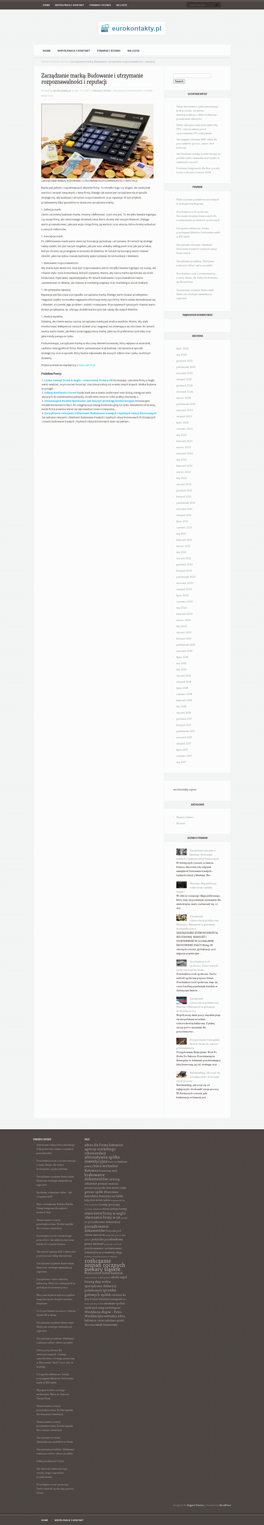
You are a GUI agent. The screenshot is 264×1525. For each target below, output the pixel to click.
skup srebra (103, 1282)
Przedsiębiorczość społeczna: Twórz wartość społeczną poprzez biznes (197, 966)
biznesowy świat (108, 1171)
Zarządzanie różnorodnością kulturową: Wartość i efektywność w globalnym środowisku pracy (56, 1283)
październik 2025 (186, 367)
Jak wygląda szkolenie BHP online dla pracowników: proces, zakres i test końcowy (196, 143)
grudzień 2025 (184, 361)
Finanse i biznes (100, 5)
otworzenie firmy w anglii (105, 1213)
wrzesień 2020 (184, 583)
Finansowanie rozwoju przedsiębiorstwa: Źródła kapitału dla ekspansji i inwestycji (55, 1410)
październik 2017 (185, 731)
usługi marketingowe (109, 1308)
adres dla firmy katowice (104, 1145)
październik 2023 (186, 404)
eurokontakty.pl (62, 90)
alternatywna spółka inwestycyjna (102, 1159)
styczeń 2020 (184, 632)
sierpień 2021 (183, 515)
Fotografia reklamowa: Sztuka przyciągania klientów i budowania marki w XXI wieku (198, 232)
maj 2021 (181, 533)
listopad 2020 (184, 570)
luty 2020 (181, 626)
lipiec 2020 (182, 595)
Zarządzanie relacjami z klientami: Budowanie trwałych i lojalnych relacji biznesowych (100, 413)
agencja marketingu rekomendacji (100, 1151)
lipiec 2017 (182, 749)
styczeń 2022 (183, 484)
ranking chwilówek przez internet (101, 1256)
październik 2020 (186, 577)
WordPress (225, 1505)
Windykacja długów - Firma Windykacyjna (103, 1314)
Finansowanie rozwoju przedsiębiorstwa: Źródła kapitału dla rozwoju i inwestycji (55, 1224)
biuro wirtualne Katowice (101, 1168)
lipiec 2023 (182, 422)
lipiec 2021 (182, 521)
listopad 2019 (183, 638)
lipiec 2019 (182, 657)
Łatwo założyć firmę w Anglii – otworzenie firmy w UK (78, 380)
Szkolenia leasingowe (110, 1299)
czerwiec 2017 (184, 756)
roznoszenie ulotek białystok (104, 1273)
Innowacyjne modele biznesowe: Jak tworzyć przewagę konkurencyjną (89, 401)
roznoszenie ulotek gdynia (98, 1277)
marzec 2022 (183, 472)
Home (46, 5)
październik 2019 (185, 644)
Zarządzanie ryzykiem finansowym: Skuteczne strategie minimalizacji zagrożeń (195, 294)
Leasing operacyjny (109, 1204)
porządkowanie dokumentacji (104, 1222)
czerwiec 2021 (184, 527)
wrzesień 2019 (184, 651)
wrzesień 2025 (184, 373)
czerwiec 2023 (184, 428)
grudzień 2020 (184, 564)
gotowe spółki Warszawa (102, 1192)
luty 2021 (181, 552)
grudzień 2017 (184, 719)
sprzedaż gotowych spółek (100, 1292)
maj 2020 (181, 607)
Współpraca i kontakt (69, 5)
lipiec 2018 (182, 688)
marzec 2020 (183, 620)
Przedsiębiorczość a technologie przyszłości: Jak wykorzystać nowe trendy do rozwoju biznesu (55, 1240)
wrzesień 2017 (184, 737)
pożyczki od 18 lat (112, 1244)
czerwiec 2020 (184, 601)
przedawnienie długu (110, 1252)
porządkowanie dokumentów (96, 1228)
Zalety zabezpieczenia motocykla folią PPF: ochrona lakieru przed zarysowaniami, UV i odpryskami (197, 129)
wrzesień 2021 (184, 509)
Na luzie (121, 5)
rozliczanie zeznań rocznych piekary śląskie (105, 1265)
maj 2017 (181, 762)
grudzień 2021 (184, 490)
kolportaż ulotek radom (97, 1200)
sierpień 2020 (184, 589)
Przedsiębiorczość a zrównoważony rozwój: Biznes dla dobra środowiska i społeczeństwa (197, 278)
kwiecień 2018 (184, 700)
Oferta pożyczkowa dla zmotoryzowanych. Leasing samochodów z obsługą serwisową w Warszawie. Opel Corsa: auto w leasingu (55, 1358)
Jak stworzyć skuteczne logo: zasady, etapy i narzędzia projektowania (52, 1473)
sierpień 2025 (184, 379)
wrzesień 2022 (184, 453)
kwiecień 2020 (184, 614)
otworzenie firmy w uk (102, 1217)
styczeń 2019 (183, 675)
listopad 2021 (183, 496)
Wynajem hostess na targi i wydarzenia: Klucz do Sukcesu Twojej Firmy (53, 1394)
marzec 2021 (183, 546)
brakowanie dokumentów (96, 1177)
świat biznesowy (106, 1325)
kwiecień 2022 (184, 465)
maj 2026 (181, 354)
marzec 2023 (183, 447)
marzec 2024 (183, 398)
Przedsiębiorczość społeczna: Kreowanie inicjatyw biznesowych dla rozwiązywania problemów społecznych (197, 216)
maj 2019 (181, 663)
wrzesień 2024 (184, 391)
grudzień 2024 (184, 385)
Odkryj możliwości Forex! (60, 392)
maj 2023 (181, 435)
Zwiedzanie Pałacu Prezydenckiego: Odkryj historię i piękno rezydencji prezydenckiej (56, 1149)
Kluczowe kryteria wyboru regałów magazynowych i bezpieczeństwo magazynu (55, 1299)
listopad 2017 (183, 725)
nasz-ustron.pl (87, 365)
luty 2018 (181, 706)
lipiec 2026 (182, 348)
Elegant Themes (195, 1505)
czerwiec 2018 (184, 694)
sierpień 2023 (184, 416)
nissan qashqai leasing (115, 1209)
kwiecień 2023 (184, 441)
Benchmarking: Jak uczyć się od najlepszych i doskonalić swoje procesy (198, 1077)
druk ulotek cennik (116, 1188)
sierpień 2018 (183, 681)
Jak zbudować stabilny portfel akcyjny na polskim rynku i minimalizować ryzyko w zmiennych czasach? (198, 158)
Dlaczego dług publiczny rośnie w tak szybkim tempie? (196, 887)
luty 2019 (181, 669)
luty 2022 (181, 478)
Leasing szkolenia (93, 1209)
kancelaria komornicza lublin (104, 1196)
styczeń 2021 (183, 558)
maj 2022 (181, 459)
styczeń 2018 (183, 712)
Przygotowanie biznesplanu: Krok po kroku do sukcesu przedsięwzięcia (198, 1044)
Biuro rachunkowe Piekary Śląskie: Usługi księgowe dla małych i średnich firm (55, 1208)
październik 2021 (185, 502)
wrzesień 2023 (184, 410)
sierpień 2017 (183, 743)
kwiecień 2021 (184, 540)
